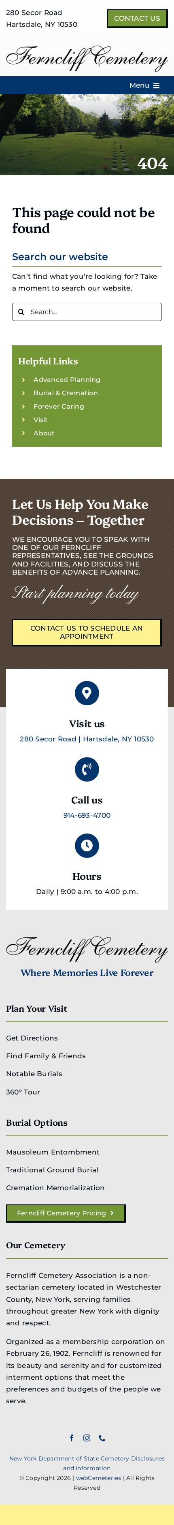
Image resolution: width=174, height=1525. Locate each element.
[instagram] (86, 1438)
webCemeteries (98, 1478)
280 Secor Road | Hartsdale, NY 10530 (87, 739)
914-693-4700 (87, 815)
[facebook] (71, 1438)
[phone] (102, 1438)
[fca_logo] (87, 49)
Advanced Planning (67, 379)
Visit (41, 420)
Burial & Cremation (66, 393)
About (44, 433)
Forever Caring (59, 406)
